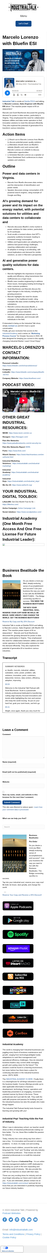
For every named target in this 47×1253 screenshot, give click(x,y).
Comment (7, 734)
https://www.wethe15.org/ (22, 485)
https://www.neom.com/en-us (20, 433)
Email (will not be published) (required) (19, 772)
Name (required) (9, 762)
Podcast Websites (12, 1213)
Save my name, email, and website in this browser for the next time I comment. (20, 796)
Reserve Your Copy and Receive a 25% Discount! (22, 895)
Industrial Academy (10, 333)
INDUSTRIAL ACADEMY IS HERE (19, 1079)
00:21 (7, 707)
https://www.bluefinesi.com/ (30, 378)
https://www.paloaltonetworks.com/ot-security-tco (22, 443)
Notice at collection (8, 1251)
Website (6, 782)
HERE (27, 447)
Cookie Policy (9, 1237)
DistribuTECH (29, 101)
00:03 (7, 684)
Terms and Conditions (13, 1234)
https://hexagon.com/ (19, 437)
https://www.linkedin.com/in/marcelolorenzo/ (20, 366)
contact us (12, 326)
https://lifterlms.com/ (10, 504)
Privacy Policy (33, 1234)
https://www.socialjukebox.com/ (29, 512)
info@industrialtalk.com (21, 1229)
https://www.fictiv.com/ (17, 451)
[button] (23, 23)
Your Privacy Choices (14, 1248)
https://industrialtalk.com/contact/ (15, 1183)
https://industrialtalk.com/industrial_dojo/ (23, 481)
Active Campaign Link (26, 508)
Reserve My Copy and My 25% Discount (18, 622)
